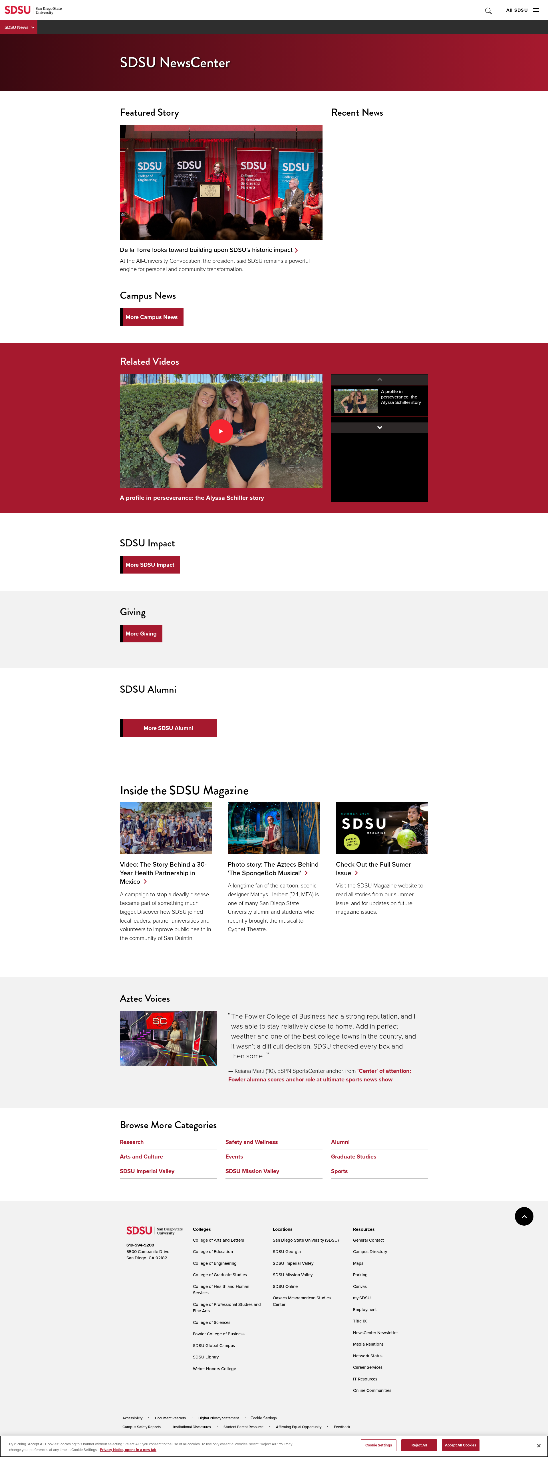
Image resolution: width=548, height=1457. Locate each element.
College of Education (213, 1251)
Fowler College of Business (219, 1334)
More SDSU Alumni (168, 728)
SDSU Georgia (287, 1251)
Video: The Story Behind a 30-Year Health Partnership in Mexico (163, 872)
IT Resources (365, 1379)
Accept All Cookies (460, 1445)
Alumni (340, 1142)
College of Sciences (211, 1322)
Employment (365, 1309)
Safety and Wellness (251, 1142)
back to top (524, 1216)
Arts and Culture (141, 1156)
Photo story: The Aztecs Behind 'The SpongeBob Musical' (273, 868)
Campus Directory (370, 1251)
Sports (339, 1171)
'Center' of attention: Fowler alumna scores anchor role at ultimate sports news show (319, 1075)
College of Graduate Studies (220, 1275)
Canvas (360, 1286)
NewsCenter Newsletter (375, 1333)
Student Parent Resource (243, 1426)
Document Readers (170, 1417)
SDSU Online (285, 1286)
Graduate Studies (353, 1156)
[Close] (539, 1445)
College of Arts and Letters (218, 1240)
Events (234, 1156)
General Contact (368, 1240)
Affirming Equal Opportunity (298, 1426)
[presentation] (201, 1229)
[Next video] (379, 428)
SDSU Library (206, 1357)
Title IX (360, 1321)
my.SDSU (362, 1298)
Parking (360, 1275)
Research (132, 1142)
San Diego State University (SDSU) (306, 1240)
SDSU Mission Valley (252, 1171)
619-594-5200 (140, 1245)
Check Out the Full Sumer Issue (373, 868)
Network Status (367, 1356)
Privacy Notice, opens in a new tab (128, 1449)
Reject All (419, 1445)
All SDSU (517, 10)
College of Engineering (215, 1263)
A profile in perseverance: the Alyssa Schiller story (192, 497)
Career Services (367, 1367)
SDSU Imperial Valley (147, 1171)
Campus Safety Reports (141, 1426)
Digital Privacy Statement (218, 1417)
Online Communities (372, 1390)
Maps (358, 1263)
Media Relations (368, 1344)
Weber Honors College (214, 1369)
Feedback (342, 1426)
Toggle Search (489, 10)
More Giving (141, 633)
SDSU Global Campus (214, 1345)
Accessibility (132, 1417)
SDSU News (16, 27)
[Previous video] (379, 380)
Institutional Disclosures (192, 1426)
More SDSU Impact (150, 564)
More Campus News (152, 317)
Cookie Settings (264, 1418)
